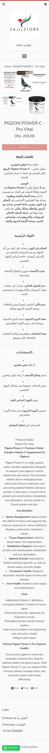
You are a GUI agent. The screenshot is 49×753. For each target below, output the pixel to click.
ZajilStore (33, 747)
